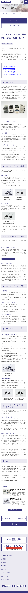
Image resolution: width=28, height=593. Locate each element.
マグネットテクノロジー (14, 20)
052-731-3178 (19, 549)
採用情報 (3, 569)
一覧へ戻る (14, 524)
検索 (22, 2)
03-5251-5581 (14, 549)
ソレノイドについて (8, 259)
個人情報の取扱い (5, 579)
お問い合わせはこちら (15, 509)
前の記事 (7, 518)
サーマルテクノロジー (14, 25)
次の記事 (20, 518)
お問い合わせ (4, 576)
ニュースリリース (5, 572)
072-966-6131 (8, 549)
